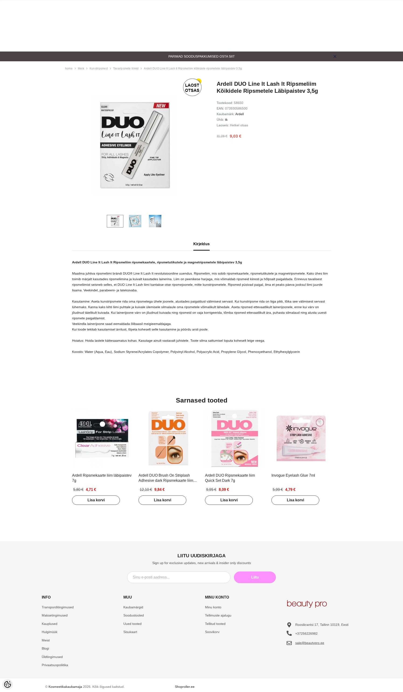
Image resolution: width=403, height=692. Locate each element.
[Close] (335, 56)
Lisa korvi (96, 500)
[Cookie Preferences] (7, 684)
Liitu (255, 577)
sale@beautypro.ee (309, 643)
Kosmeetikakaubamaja (65, 687)
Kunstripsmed (99, 68)
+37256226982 (306, 633)
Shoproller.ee (185, 687)
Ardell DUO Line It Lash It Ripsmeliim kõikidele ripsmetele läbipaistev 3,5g (193, 68)
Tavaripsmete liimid (126, 68)
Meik (81, 68)
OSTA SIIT (227, 56)
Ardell (239, 114)
